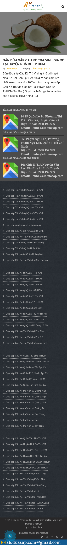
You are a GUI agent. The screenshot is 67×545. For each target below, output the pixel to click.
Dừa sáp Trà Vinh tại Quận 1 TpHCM (24, 190)
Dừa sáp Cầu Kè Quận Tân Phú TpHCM (26, 438)
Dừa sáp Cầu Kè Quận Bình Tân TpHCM (26, 367)
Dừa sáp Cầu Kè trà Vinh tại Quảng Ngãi (26, 396)
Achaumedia (26, 520)
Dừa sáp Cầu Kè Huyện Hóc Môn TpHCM (26, 456)
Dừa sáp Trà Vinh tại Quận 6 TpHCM (24, 219)
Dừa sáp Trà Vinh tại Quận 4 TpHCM (24, 207)
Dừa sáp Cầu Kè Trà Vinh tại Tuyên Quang (27, 502)
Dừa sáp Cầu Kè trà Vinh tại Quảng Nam (26, 391)
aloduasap (12, 68)
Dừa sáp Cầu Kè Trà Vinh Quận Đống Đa (26, 236)
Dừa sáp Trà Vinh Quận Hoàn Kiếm (23, 248)
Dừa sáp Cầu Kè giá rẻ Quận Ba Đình (24, 231)
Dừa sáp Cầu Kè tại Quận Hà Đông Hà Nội (27, 325)
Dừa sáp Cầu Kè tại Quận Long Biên (24, 308)
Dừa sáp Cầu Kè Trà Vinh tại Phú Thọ (25, 331)
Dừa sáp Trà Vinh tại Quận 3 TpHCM (24, 201)
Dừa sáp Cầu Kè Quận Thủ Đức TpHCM (26, 355)
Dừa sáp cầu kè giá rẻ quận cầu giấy (24, 225)
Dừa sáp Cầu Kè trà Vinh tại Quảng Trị (25, 408)
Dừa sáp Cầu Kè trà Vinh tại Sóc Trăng (25, 414)
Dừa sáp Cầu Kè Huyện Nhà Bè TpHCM (26, 444)
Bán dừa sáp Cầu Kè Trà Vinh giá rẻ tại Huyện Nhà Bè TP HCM (33, 62)
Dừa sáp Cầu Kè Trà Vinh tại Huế (22, 491)
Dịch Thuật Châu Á (33, 527)
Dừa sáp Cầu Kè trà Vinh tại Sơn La (24, 420)
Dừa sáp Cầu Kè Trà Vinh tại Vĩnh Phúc (26, 479)
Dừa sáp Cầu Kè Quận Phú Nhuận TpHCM (27, 373)
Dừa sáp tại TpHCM (41, 68)
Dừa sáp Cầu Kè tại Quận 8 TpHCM (24, 278)
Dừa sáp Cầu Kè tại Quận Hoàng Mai (24, 254)
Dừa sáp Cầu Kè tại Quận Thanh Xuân (25, 319)
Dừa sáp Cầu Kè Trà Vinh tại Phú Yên (25, 337)
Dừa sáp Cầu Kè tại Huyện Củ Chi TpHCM (27, 467)
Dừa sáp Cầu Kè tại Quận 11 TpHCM (24, 296)
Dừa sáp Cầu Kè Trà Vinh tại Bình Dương (27, 260)
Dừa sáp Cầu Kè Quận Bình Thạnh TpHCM (27, 361)
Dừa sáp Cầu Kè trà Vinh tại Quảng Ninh (26, 402)
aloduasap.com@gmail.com (33, 542)
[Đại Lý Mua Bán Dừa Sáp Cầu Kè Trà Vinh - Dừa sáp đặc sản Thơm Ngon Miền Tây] (33, 6)
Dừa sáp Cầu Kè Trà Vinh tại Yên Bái (24, 508)
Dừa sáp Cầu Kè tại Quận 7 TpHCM (24, 273)
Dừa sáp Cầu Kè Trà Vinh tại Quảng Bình (26, 343)
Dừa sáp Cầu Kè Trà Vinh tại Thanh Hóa (26, 497)
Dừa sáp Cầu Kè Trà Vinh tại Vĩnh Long (26, 473)
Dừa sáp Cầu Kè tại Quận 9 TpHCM (24, 284)
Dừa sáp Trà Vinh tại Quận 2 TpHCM (24, 196)
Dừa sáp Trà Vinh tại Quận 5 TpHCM (24, 213)
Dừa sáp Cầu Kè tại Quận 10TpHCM (24, 290)
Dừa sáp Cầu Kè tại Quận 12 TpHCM (24, 302)
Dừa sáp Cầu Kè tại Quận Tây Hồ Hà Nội (26, 313)
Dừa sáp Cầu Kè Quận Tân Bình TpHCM (26, 385)
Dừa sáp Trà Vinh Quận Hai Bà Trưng (25, 242)
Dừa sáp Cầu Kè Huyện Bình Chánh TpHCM (28, 462)
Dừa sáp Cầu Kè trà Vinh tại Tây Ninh (25, 426)
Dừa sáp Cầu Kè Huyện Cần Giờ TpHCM (26, 450)
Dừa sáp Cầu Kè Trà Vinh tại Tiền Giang (26, 485)
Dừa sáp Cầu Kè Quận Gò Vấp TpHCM (25, 379)
